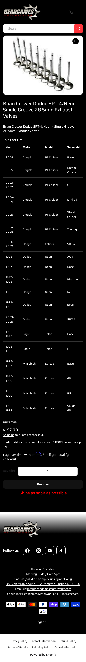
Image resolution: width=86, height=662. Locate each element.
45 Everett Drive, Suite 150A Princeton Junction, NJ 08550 (43, 584)
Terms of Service (18, 647)
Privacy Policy (18, 641)
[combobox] (43, 28)
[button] (80, 12)
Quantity (9, 471)
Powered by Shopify (43, 654)
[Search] (78, 28)
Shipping (8, 435)
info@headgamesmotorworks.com (49, 589)
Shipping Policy (41, 647)
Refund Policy (67, 641)
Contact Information (43, 641)
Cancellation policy (66, 647)
